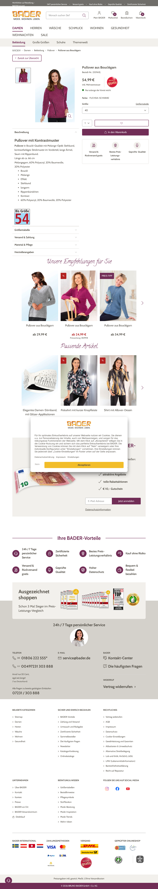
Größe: (85, 104)
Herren (18, 726)
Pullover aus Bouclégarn (40, 325)
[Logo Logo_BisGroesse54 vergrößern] (22, 216)
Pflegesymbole (67, 797)
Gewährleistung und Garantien (119, 741)
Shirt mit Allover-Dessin (118, 410)
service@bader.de (76, 658)
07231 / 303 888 (26, 693)
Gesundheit (20, 741)
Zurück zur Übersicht (28, 58)
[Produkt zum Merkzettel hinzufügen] (122, 123)
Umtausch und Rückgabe (71, 726)
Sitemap (19, 716)
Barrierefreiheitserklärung (117, 765)
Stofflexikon (66, 802)
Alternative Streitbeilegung (118, 751)
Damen (18, 721)
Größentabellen (67, 787)
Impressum (111, 726)
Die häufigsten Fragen (70, 741)
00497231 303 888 (37, 666)
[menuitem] (18, 28)
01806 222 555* (34, 658)
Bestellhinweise (67, 792)
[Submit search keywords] (84, 15)
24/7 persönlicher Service (57, 4)
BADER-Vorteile (67, 716)
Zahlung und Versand (70, 721)
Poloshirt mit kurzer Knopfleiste (79, 410)
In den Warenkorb (117, 132)
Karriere (18, 797)
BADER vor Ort (21, 807)
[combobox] (67, 15)
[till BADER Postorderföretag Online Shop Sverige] (15, 846)
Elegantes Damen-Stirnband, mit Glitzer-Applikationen (40, 412)
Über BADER (20, 787)
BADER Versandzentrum (26, 811)
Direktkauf (20, 816)
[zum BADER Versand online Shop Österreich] (24, 846)
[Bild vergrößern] (70, 116)
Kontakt (18, 792)
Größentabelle (142, 104)
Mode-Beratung (67, 807)
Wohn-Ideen (66, 821)
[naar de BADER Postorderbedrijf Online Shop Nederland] (40, 846)
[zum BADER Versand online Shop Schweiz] (32, 846)
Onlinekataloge (67, 756)
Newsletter (65, 746)
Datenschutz (111, 731)
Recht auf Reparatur (115, 770)
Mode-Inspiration (68, 811)
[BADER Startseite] (26, 15)
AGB (108, 721)
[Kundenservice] (8, 880)
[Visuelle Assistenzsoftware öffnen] (138, 859)
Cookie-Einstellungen (115, 736)
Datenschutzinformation (98, 509)
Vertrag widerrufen (118, 686)
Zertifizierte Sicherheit (70, 731)
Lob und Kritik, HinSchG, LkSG (119, 756)
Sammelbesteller (68, 736)
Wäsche (18, 731)
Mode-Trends (66, 816)
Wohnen (19, 736)
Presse (18, 802)
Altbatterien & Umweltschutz (119, 746)
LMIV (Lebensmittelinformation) (120, 761)
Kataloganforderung (69, 751)
